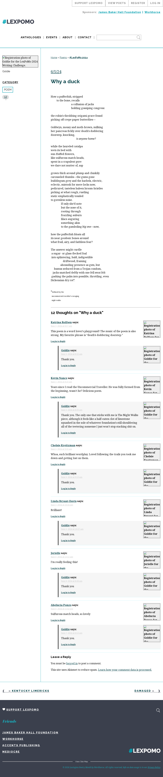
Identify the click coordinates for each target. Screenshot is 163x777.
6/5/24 (56, 71)
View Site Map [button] (81, 761)
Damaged (143, 690)
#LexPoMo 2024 (78, 57)
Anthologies (31, 37)
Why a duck (65, 81)
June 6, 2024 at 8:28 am (71, 581)
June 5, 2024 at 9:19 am (71, 477)
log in (155, 3)
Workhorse (152, 12)
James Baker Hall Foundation (119, 12)
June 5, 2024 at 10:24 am (62, 504)
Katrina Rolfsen (61, 322)
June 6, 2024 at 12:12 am (62, 556)
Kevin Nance (59, 378)
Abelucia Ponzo (61, 605)
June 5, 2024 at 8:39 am (71, 410)
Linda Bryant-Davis (64, 501)
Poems (63, 57)
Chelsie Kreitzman (63, 445)
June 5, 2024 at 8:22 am (71, 354)
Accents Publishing (21, 745)
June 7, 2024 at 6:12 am (71, 633)
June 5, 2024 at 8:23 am (61, 381)
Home (54, 57)
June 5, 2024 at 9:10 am (61, 449)
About (68, 37)
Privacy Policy (154, 767)
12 (5, 97)
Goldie (6, 71)
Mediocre (11, 751)
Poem (7, 89)
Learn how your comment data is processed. (125, 669)
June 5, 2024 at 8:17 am (61, 326)
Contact (85, 37)
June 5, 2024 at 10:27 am (72, 529)
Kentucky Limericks (30, 690)
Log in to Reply (58, 341)
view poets (117, 3)
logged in (72, 663)
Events (51, 37)
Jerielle (55, 553)
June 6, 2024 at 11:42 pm (62, 608)
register (138, 3)
